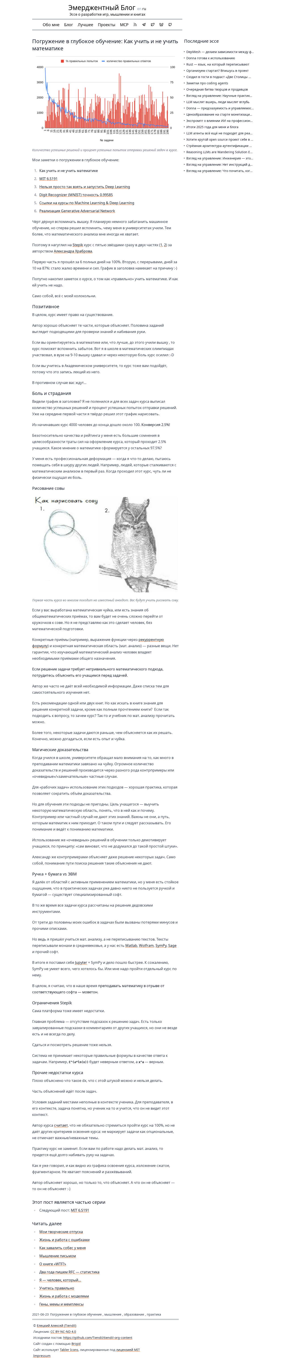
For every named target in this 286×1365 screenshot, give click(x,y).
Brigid (76, 1344)
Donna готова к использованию (210, 58)
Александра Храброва (73, 251)
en (139, 8)
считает (61, 1125)
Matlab (131, 945)
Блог (68, 24)
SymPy (161, 945)
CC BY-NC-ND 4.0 (63, 1331)
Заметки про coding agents (207, 83)
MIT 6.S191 (48, 178)
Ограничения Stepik (52, 1002)
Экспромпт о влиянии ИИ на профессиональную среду (228, 121)
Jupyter (81, 962)
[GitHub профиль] (170, 24)
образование (134, 1314)
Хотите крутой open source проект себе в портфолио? (227, 139)
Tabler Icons (69, 1350)
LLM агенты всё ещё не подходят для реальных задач (227, 133)
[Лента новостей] (135, 24)
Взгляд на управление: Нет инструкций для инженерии (229, 164)
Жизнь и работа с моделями (64, 1296)
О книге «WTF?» (52, 1263)
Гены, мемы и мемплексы (61, 1304)
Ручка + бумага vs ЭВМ (54, 874)
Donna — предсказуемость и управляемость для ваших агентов (235, 108)
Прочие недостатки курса (57, 1072)
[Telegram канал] (144, 24)
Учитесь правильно (56, 1288)
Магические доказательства (60, 749)
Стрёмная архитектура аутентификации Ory (220, 146)
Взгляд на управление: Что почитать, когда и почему (227, 171)
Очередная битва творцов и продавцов (217, 89)
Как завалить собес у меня (62, 1247)
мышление (112, 1314)
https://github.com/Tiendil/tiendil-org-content (97, 1337)
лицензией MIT (128, 1350)
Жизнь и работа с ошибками (64, 1239)
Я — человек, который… (60, 1280)
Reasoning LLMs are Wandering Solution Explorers (224, 152)
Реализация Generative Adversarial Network (77, 210)
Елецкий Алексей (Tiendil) (56, 1325)
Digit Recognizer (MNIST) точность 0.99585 (76, 194)
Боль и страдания (51, 393)
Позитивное (45, 306)
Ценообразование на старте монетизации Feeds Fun (227, 114)
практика (154, 1314)
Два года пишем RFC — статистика (69, 1272)
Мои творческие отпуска (61, 1231)
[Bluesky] (161, 24)
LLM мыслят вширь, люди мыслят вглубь (217, 102)
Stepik (78, 244)
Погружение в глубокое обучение (76, 1314)
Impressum (41, 1356)
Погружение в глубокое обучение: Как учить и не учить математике (105, 44)
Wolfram (146, 945)
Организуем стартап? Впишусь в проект (217, 70)
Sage (172, 945)
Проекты (106, 24)
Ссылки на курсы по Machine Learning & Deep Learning (86, 202)
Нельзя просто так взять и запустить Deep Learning (84, 186)
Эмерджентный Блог (101, 7)
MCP (124, 24)
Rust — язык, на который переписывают (217, 64)
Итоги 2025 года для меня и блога (212, 127)
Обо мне (51, 24)
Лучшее (85, 24)
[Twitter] (152, 24)
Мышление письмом (57, 1255)
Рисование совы (48, 488)
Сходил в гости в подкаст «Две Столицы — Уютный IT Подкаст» (235, 77)
